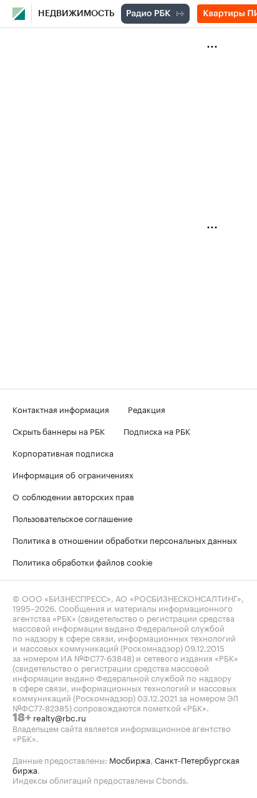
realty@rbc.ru (59, 717)
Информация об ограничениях (72, 474)
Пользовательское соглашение (72, 517)
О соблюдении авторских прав (73, 496)
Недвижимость (76, 13)
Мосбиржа (129, 759)
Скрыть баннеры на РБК (58, 430)
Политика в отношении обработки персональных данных (124, 539)
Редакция (146, 408)
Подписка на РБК (157, 430)
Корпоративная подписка (63, 452)
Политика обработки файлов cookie (82, 561)
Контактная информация (60, 408)
